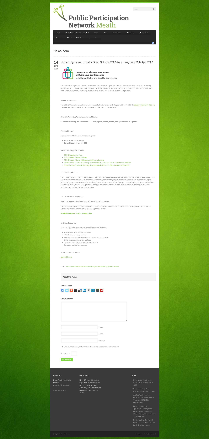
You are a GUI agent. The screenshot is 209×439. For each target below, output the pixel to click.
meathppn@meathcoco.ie (62, 385)
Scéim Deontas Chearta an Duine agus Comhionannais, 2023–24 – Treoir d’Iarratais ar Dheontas (97, 163)
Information (130, 33)
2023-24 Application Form (73, 155)
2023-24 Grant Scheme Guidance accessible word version (84, 160)
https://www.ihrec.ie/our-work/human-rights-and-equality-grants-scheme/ (92, 266)
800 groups (95, 380)
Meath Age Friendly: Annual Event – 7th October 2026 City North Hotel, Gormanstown (143, 422)
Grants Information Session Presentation (76, 213)
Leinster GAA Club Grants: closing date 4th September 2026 (143, 382)
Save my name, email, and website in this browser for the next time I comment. (91, 347)
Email (101, 334)
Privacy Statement (58, 434)
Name (101, 327)
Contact (59, 38)
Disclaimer (66, 434)
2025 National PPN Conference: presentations (83, 38)
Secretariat (117, 33)
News (96, 33)
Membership (144, 33)
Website (102, 341)
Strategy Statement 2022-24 (144, 105)
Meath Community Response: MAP (77, 33)
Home (58, 33)
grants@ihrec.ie (66, 257)
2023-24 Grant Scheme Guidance (75, 157)
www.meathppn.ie (59, 390)
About (105, 33)
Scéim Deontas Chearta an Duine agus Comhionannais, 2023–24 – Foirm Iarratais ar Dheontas (96, 165)
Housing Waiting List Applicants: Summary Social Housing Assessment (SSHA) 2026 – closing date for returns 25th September (144, 411)
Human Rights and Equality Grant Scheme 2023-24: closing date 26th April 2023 (107, 62)
